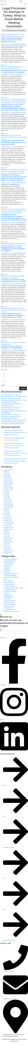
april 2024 (7, 515)
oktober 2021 (8, 552)
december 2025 (8, 482)
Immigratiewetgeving (10, 575)
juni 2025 (6, 493)
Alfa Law (8, 44)
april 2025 (7, 497)
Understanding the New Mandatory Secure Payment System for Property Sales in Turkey (15, 432)
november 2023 (8, 524)
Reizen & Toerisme (9, 602)
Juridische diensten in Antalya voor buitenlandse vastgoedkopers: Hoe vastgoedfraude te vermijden (11, 416)
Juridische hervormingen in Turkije (13, 588)
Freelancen (7, 570)
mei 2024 (6, 513)
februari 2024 (8, 518)
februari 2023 (8, 538)
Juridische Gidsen (9, 584)
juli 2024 (6, 509)
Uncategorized (8, 608)
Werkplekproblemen (9, 609)
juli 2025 (6, 491)
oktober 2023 (8, 525)
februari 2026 (8, 479)
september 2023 (9, 527)
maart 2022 (7, 547)
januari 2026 (7, 480)
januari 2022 (7, 549)
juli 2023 (6, 531)
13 (4, 380)
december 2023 (8, 522)
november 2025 (8, 484)
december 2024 (8, 504)
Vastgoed (6, 593)
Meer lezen (4, 65)
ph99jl (6, 430)
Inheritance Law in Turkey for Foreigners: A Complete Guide (12, 347)
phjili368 (6, 443)
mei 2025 (6, 495)
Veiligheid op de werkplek (11, 611)
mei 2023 (6, 534)
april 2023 (7, 536)
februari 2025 (8, 500)
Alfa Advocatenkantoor (10, 559)
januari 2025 (7, 502)
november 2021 (8, 551)
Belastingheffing (8, 597)
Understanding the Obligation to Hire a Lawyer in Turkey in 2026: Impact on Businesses (15, 453)
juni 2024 (6, 511)
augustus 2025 (8, 489)
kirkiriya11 (7, 438)
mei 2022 (6, 543)
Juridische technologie (10, 591)
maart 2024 (7, 516)
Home (4, 30)
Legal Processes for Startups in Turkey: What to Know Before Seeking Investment (12, 39)
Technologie (7, 599)
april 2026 (7, 475)
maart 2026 (7, 477)
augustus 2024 (8, 507)
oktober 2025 (8, 486)
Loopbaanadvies (8, 562)
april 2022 (7, 545)
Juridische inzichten (9, 586)
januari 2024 (7, 520)
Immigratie (7, 571)
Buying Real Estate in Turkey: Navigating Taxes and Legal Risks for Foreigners (13, 248)
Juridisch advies (8, 582)
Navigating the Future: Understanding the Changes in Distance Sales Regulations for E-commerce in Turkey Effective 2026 (13, 217)
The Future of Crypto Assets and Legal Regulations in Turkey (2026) (13, 280)
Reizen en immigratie (10, 604)
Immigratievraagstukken (11, 573)
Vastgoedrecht (8, 595)
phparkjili (6, 459)
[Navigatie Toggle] (1, 5)
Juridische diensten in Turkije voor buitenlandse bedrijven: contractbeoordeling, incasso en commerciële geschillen (13, 396)
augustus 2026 (8, 470)
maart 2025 (7, 498)
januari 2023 (7, 540)
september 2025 (9, 488)
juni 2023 (6, 533)
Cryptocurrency (8, 564)
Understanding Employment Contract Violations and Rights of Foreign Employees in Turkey (12, 315)
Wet (5, 579)
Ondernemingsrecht (9, 561)
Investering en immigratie (11, 577)
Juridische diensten (9, 590)
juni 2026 (6, 473)
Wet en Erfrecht (8, 581)
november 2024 (8, 506)
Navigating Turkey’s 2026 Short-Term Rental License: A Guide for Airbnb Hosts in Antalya (15, 461)
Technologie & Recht (10, 600)
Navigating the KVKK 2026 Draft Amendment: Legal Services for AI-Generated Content (13, 142)
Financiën (6, 568)
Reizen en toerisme (9, 606)
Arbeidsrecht (7, 566)
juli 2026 (6, 471)
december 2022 (8, 542)
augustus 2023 (8, 529)
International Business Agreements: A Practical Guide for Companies (14, 71)
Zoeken (3, 385)
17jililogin (6, 451)
